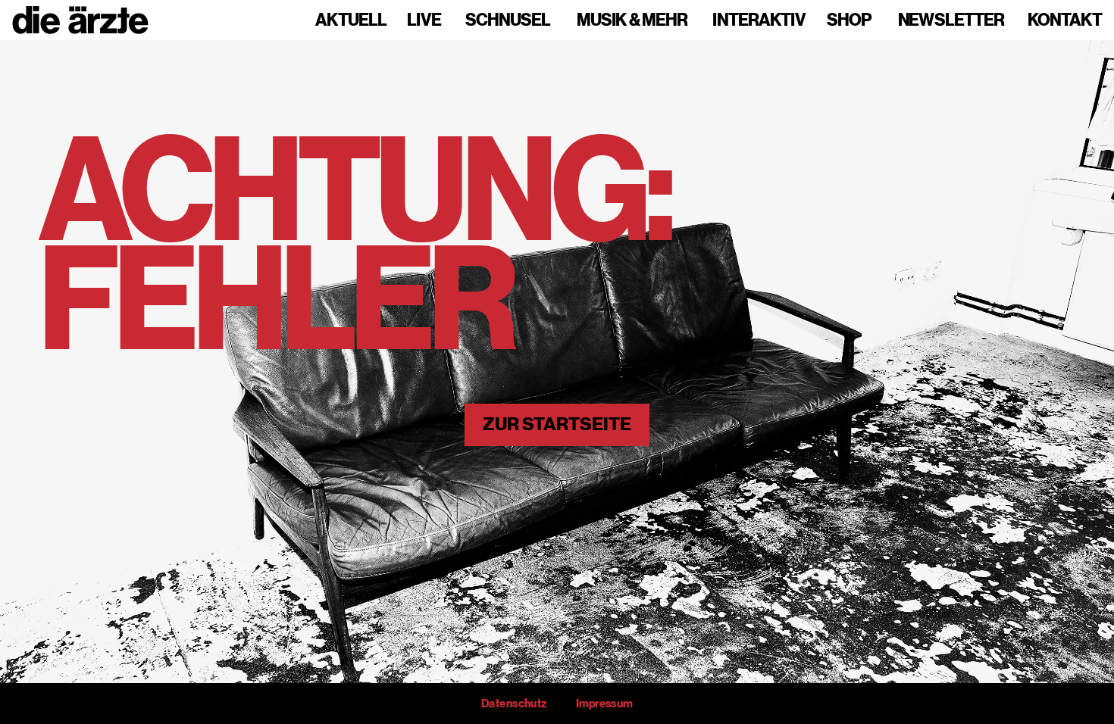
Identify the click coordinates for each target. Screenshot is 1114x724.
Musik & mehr (632, 20)
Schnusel (507, 20)
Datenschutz (513, 703)
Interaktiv (759, 20)
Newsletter (951, 20)
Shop (849, 20)
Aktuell (350, 20)
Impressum (604, 703)
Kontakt (1065, 20)
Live (424, 20)
